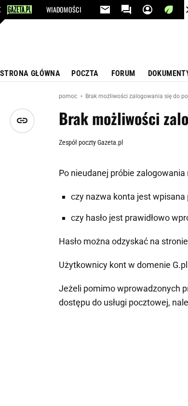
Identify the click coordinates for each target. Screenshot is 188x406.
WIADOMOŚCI (63, 9)
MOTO (54, 86)
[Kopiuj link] (22, 120)
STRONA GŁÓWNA (30, 73)
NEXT (52, 29)
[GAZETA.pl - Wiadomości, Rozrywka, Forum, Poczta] (19, 10)
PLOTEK (56, 48)
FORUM (123, 73)
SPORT (78, 29)
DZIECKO (57, 67)
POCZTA (84, 73)
